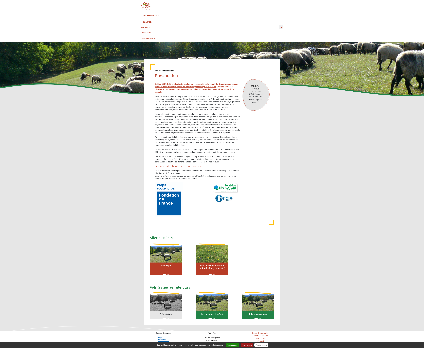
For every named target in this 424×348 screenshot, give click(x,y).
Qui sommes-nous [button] (149, 15)
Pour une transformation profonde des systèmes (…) (212, 267)
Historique (166, 265)
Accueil (158, 70)
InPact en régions (258, 314)
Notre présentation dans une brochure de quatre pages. (179, 166)
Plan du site (260, 338)
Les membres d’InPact (212, 314)
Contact (260, 341)
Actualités (145, 28)
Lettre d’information (260, 333)
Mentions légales (261, 336)
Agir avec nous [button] (148, 38)
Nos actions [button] (147, 22)
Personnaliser (261, 345)
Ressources (146, 32)
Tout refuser (247, 345)
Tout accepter (232, 345)
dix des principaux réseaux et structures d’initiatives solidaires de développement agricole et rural (196, 85)
